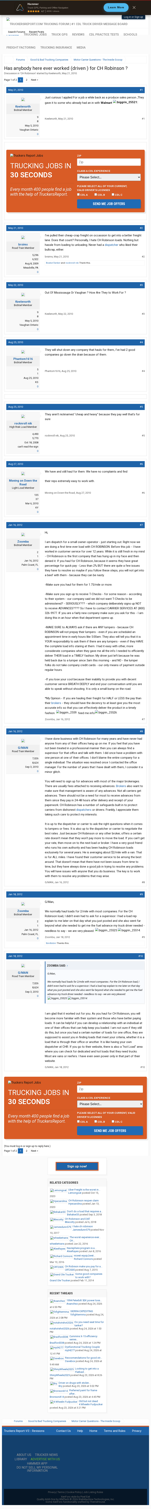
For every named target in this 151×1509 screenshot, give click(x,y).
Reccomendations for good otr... (83, 1357)
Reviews (78, 34)
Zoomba (23, 541)
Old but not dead (88, 1401)
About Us (24, 1455)
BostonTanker (53, 263)
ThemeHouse (97, 1501)
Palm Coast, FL (30, 564)
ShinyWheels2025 (60, 1375)
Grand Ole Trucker (60, 1280)
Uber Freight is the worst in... (84, 1189)
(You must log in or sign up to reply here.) (27, 1146)
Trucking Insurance (56, 47)
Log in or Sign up (133, 16)
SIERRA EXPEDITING (81, 1311)
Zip (79, 155)
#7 (141, 524)
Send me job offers (109, 204)
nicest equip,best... (84, 1255)
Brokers (121, 786)
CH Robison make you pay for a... (83, 1266)
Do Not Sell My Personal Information (37, 1469)
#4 (141, 342)
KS (36, 382)
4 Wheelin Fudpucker (91, 1404)
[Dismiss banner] (134, 7)
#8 (141, 731)
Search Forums (16, 31)
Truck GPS (59, 34)
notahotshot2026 (59, 1328)
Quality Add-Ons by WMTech (75, 1499)
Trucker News (46, 1455)
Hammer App (37, 1463)
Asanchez (72, 1303)
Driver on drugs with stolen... (75, 1382)
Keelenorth (55, 73)
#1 (141, 89)
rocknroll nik (72, 263)
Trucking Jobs (35, 34)
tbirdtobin (51, 943)
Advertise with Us (45, 1459)
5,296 (35, 255)
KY (36, 507)
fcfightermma (78, 1314)
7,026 (35, 758)
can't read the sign (28, 446)
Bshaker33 (73, 1214)
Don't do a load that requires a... (85, 1211)
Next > (34, 79)
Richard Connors (83, 1258)
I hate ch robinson (83, 1226)
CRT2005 (70, 1269)
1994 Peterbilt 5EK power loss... (84, 1300)
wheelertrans (57, 1243)
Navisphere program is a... (81, 1248)
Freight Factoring (21, 47)
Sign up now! (77, 1166)
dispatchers (83, 810)
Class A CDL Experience (93, 170)
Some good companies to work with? (88, 1275)
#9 (141, 894)
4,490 (35, 433)
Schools (130, 34)
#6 (141, 463)
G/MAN (23, 748)
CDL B (101, 194)
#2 (141, 228)
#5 (141, 406)
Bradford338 (57, 1342)
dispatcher (111, 245)
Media (81, 47)
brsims (23, 244)
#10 (140, 956)
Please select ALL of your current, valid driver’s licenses (102, 188)
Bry (60, 1385)
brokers (56, 703)
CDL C (118, 194)
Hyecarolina (75, 1203)
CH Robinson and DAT (77, 1218)
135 (36, 494)
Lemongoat (74, 1192)
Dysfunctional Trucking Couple (82, 1346)
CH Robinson (28, 73)
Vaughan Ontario (28, 129)
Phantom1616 (23, 359)
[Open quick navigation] (141, 59)
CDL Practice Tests (104, 34)
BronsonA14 (57, 1396)
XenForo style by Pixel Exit (75, 1496)
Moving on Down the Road (23, 482)
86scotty (70, 1222)
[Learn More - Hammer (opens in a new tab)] (75, 7)
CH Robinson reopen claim (83, 1200)
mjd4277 (70, 1350)
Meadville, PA (30, 267)
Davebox (70, 1361)
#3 (141, 285)
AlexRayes (73, 1251)
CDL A (84, 194)
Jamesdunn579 (81, 1229)
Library (21, 1459)
